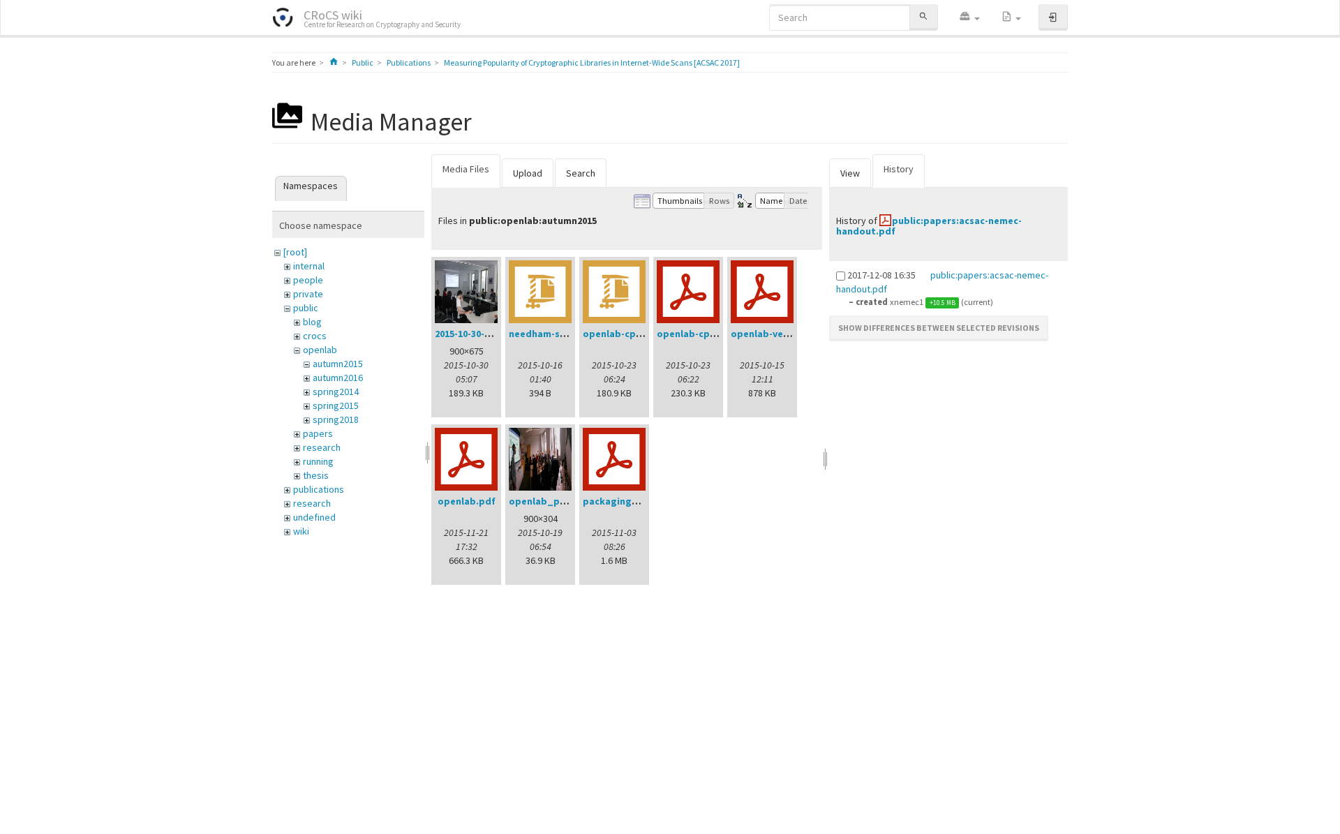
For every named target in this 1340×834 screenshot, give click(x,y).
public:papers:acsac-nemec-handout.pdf (929, 225)
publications (318, 489)
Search (580, 173)
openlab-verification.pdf (789, 333)
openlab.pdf (467, 501)
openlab (320, 349)
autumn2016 (338, 377)
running (318, 461)
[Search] (923, 17)
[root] (295, 252)
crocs (315, 335)
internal (309, 266)
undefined (314, 517)
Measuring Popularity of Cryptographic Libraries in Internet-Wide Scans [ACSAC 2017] (592, 62)
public (305, 307)
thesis (316, 475)
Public (362, 62)
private (308, 294)
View (850, 173)
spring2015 (336, 405)
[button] (969, 17)
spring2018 (336, 419)
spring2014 (336, 391)
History (899, 169)
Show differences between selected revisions (938, 327)
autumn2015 (338, 363)
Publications (409, 62)
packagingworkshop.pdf (640, 501)
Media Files (465, 169)
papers (318, 433)
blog (312, 321)
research (322, 447)
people (308, 280)
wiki (301, 531)
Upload (527, 173)
